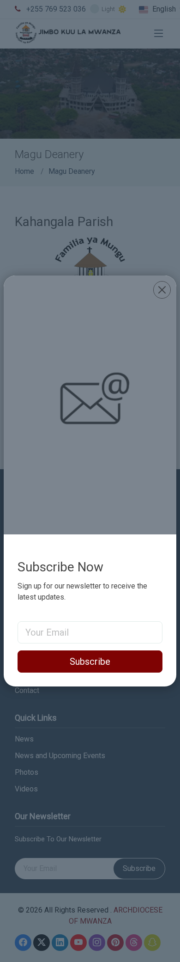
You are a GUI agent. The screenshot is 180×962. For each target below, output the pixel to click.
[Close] (162, 290)
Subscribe (90, 661)
